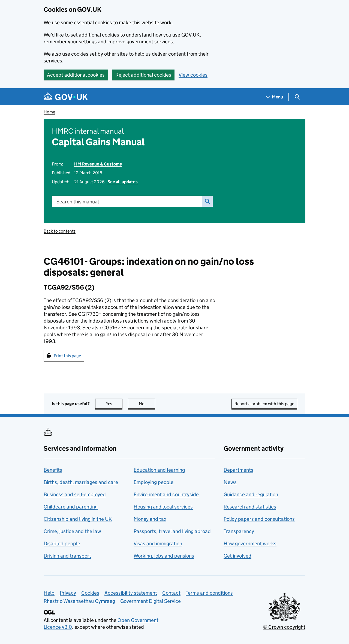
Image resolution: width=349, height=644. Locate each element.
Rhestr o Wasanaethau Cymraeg (79, 601)
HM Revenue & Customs (98, 164)
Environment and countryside (166, 494)
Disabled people (62, 543)
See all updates (122, 181)
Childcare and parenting (71, 507)
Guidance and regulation (251, 494)
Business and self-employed (75, 494)
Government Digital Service (150, 601)
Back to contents (60, 231)
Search (207, 201)
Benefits (53, 470)
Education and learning (159, 470)
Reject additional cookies (143, 75)
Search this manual (77, 201)
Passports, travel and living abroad (172, 531)
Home (49, 112)
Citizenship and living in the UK (78, 519)
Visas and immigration (158, 543)
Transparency (239, 531)
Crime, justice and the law (72, 531)
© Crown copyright (284, 627)
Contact (171, 593)
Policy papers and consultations (259, 519)
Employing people (153, 482)
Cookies (90, 593)
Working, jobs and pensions (164, 556)
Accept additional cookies (76, 75)
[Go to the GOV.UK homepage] (66, 97)
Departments (238, 470)
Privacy (68, 593)
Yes (114, 403)
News (230, 482)
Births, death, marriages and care (81, 482)
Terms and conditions (209, 593)
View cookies (193, 74)
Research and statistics (250, 507)
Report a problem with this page (264, 403)
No (147, 403)
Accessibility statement (130, 593)
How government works (250, 543)
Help (49, 593)
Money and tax (150, 519)
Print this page (67, 355)
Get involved (237, 556)
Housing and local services (163, 507)
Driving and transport (67, 556)
